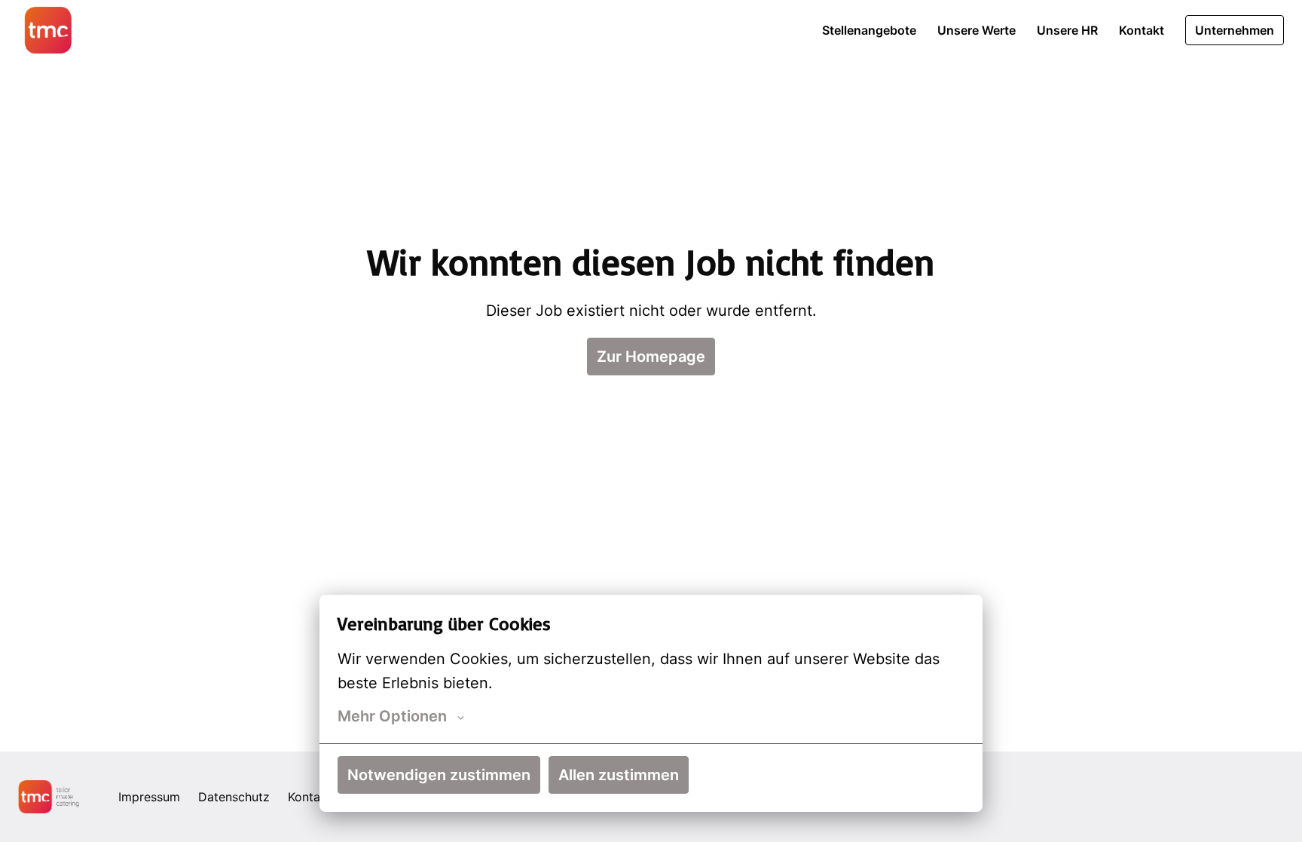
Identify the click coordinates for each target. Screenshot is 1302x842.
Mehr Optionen (392, 716)
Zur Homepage (651, 357)
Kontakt (1141, 30)
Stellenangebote (869, 30)
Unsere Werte (976, 30)
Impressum (149, 796)
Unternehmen (1234, 30)
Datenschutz (234, 796)
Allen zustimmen (618, 775)
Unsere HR (1067, 30)
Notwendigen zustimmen (438, 775)
